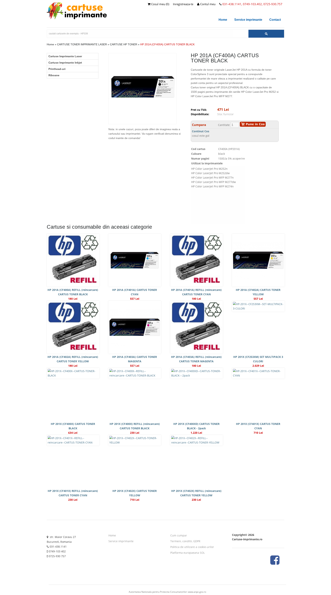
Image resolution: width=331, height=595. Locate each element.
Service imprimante (248, 19)
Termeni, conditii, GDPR (185, 541)
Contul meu (207, 4)
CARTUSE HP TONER (123, 44)
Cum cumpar (178, 535)
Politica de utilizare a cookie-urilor (192, 547)
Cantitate (224, 125)
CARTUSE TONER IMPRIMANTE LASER (82, 44)
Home (223, 19)
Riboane (53, 75)
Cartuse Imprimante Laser (65, 56)
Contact (275, 19)
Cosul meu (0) (159, 4)
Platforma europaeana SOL (187, 552)
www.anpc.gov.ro (197, 591)
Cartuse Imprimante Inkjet (65, 62)
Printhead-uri (57, 68)
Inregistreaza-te (183, 4)
